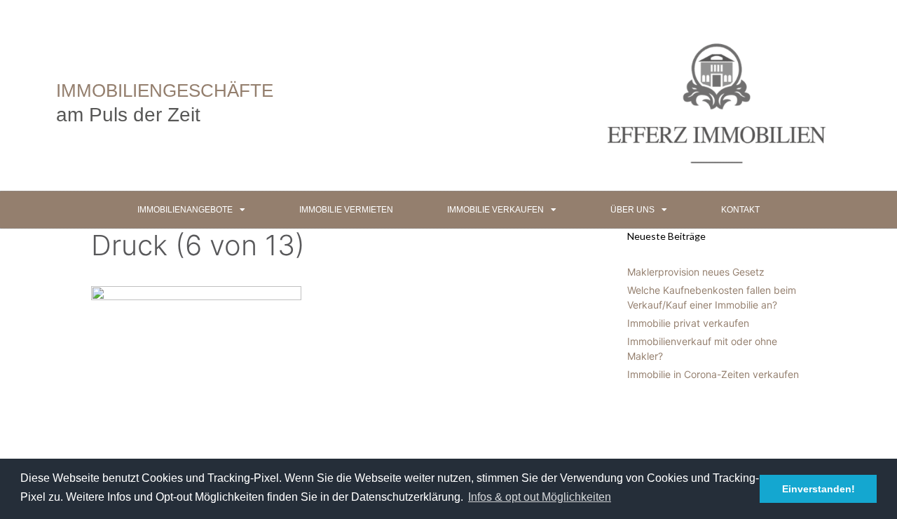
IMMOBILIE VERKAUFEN (495, 210)
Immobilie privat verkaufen (688, 323)
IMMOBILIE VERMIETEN (346, 210)
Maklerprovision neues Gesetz (696, 272)
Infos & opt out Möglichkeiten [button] (539, 497)
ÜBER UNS (632, 210)
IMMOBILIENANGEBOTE (185, 210)
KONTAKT (740, 210)
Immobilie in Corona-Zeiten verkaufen (713, 374)
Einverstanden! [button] (818, 488)
